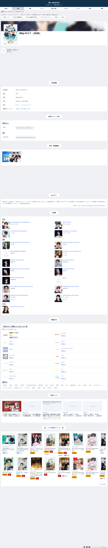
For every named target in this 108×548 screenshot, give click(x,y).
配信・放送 (54, 8)
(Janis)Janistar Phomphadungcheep (20, 242)
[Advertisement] (54, 67)
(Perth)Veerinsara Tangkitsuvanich (72, 251)
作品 (18, 8)
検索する (63, 335)
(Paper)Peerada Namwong (17, 306)
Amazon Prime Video (31, 385)
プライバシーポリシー (96, 547)
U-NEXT (22, 385)
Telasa (10, 385)
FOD (46, 385)
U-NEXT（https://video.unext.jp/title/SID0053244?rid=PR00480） (91, 205)
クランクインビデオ (7, 388)
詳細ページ (5, 453)
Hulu (79, 385)
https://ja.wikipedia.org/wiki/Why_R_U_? (24, 127)
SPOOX (33, 388)
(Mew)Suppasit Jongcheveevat (71, 295)
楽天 (9, 474)
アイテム (66, 8)
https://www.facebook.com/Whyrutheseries (25, 137)
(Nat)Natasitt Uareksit (68, 269)
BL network (54, 2)
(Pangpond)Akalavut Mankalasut (71, 242)
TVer (90, 385)
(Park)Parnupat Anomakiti (17, 260)
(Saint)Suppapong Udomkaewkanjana (20, 222)
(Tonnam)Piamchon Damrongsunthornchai (22, 286)
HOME (6, 8)
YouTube (5, 385)
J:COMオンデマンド (18, 388)
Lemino (51, 385)
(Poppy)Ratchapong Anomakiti (71, 286)
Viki (44, 388)
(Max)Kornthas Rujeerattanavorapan (20, 269)
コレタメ (46, 454)
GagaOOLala (73, 385)
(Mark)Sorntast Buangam (17, 277)
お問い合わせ (104, 547)
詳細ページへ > (13, 337)
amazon (5, 474)
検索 (102, 8)
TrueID (55, 388)
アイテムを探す (102, 484)
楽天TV (16, 385)
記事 (90, 8)
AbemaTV (41, 385)
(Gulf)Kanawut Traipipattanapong (19, 295)
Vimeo (39, 388)
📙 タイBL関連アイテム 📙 (54, 428)
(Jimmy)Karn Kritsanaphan (70, 231)
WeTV (57, 385)
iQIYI (62, 385)
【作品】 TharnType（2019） (23, 108)
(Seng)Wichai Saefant (68, 260)
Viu (66, 385)
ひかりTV (27, 388)
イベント (42, 8)
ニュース (78, 8)
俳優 (30, 8)
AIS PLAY (49, 388)
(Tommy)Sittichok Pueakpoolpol (19, 231)
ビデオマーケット (97, 385)
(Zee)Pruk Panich (67, 222)
